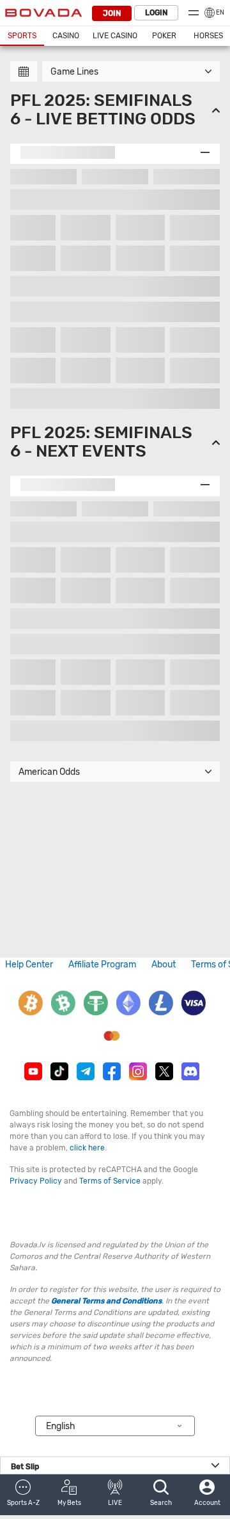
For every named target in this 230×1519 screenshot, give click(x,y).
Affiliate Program (102, 964)
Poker (164, 35)
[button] (23, 1494)
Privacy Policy (36, 1181)
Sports (22, 35)
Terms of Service (110, 1181)
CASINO (65, 35)
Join (112, 13)
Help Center (29, 964)
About (163, 964)
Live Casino (115, 35)
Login (156, 12)
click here (87, 1147)
